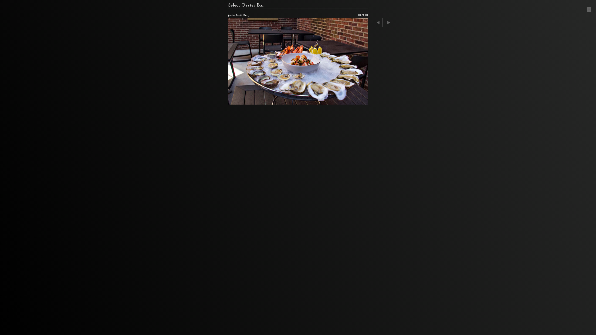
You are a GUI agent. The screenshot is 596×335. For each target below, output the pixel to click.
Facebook (130, 70)
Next (388, 22)
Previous (378, 22)
